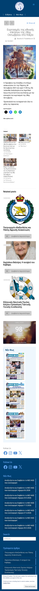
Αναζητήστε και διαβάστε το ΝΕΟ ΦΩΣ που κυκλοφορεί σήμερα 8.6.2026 (19, 489)
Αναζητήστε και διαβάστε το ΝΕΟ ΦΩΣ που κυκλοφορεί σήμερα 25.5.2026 (19, 496)
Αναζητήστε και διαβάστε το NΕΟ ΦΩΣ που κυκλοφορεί (19, 481)
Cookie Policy (6, 583)
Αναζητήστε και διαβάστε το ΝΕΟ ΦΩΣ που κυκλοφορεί (19, 519)
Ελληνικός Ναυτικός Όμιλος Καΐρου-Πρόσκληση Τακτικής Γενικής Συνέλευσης (16, 304)
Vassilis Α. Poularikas (24, 39)
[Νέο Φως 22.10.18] (25, 137)
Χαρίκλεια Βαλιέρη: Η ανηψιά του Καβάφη (19, 263)
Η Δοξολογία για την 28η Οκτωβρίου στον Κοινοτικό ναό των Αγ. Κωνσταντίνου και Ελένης (10, 146)
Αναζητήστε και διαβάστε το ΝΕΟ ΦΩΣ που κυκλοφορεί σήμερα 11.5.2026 (19, 504)
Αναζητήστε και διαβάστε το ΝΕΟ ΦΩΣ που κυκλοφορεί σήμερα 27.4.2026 (19, 511)
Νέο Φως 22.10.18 (24, 142)
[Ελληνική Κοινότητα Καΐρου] (19, 6)
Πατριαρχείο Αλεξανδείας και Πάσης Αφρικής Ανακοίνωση (17, 228)
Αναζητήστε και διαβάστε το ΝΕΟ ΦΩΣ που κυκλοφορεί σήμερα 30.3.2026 (19, 526)
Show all (32, 23)
